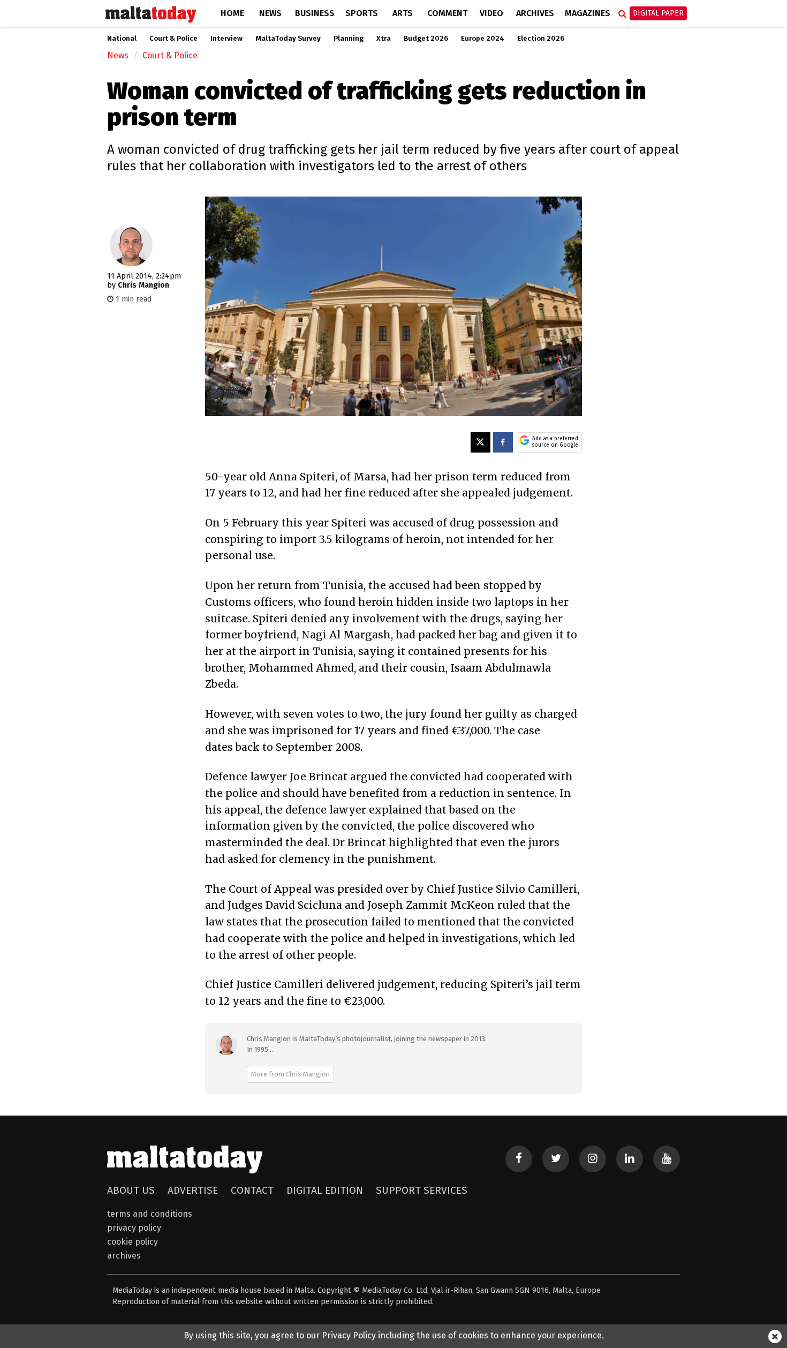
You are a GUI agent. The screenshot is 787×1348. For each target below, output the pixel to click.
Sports (361, 13)
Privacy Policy (134, 1228)
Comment (447, 13)
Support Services (421, 1190)
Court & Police (173, 38)
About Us (131, 1190)
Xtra (383, 38)
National (122, 38)
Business (315, 13)
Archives (535, 13)
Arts (402, 13)
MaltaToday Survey (288, 38)
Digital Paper (658, 13)
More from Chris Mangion (290, 1074)
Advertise (193, 1190)
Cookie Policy (132, 1242)
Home (232, 13)
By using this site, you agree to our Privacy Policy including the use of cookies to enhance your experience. (394, 1335)
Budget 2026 (426, 38)
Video (491, 13)
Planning (349, 38)
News (270, 13)
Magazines (587, 13)
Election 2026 (540, 38)
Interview (226, 38)
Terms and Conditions (149, 1214)
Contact (252, 1190)
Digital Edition (324, 1190)
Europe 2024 (482, 38)
